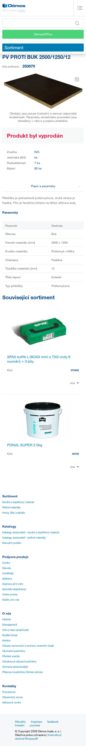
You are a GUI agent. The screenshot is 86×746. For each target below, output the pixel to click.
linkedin (20, 725)
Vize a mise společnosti (15, 630)
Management (9, 624)
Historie (6, 619)
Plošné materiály (11, 507)
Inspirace (36, 721)
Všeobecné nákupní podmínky (19, 661)
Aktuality (20, 721)
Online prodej (9, 594)
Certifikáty (8, 573)
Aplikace (7, 578)
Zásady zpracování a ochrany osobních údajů (28, 645)
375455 (75, 370)
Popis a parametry (43, 186)
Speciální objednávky (14, 589)
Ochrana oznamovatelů (15, 666)
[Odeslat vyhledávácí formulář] (77, 23)
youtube (35, 725)
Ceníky (6, 562)
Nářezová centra (11, 702)
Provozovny (9, 692)
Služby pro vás (10, 599)
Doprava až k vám (12, 583)
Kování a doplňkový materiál (18, 502)
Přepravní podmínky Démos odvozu (22, 672)
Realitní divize (9, 635)
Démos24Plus (43, 34)
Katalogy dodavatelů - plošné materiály (24, 537)
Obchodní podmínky (13, 651)
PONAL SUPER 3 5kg (24, 445)
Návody (6, 568)
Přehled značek (11, 656)
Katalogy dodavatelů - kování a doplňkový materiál (30, 532)
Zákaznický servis (12, 697)
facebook (52, 721)
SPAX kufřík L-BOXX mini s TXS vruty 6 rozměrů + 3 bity (38, 359)
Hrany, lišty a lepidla (13, 512)
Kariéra (6, 640)
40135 (75, 453)
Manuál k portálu (11, 543)
